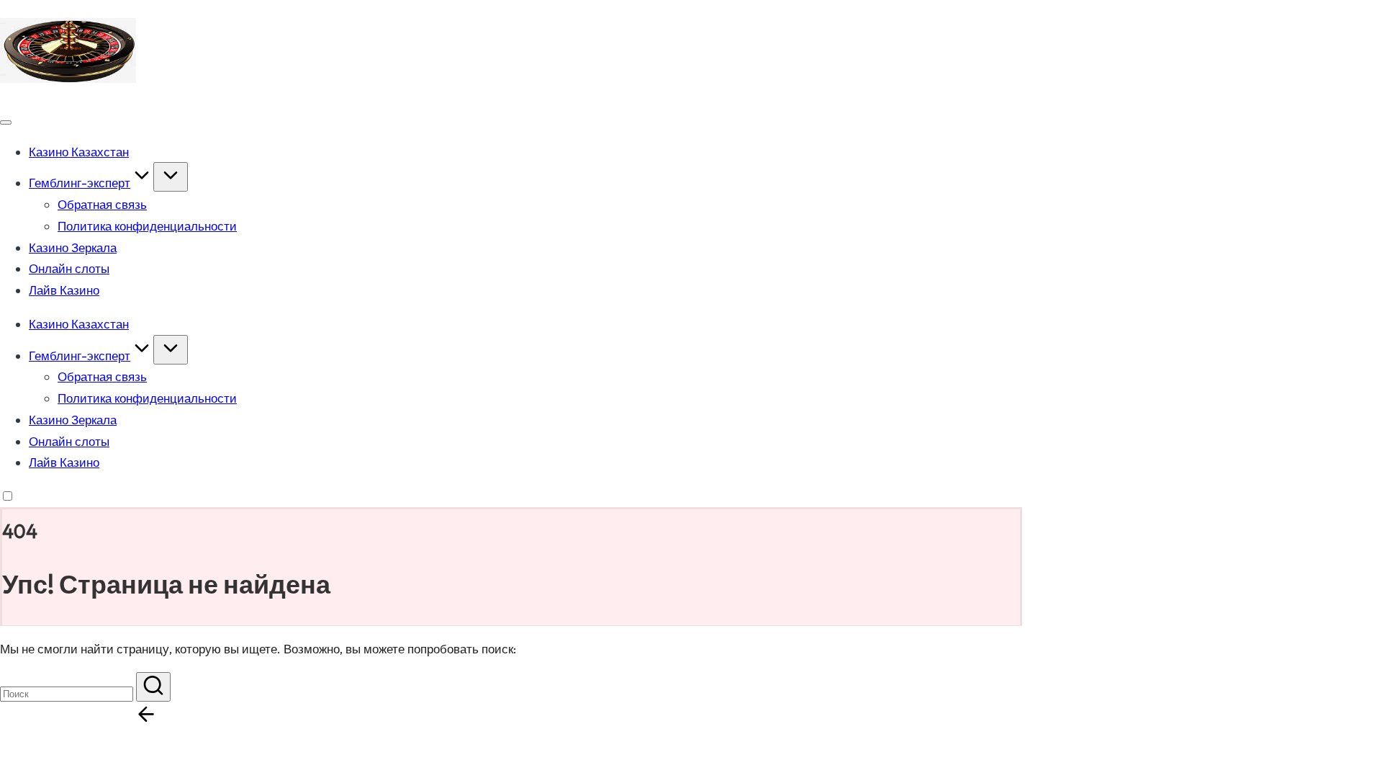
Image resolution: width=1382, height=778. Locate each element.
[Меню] (6, 122)
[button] (153, 687)
